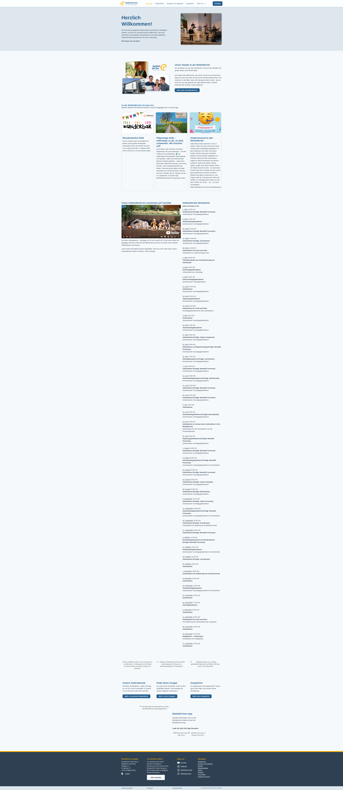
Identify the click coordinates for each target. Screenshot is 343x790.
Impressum (150, 788)
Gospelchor (190, 3)
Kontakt (200, 766)
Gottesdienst (159, 3)
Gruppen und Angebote (175, 3)
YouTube (124, 243)
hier (153, 251)
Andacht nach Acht (204, 776)
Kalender (160, 107)
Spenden (201, 772)
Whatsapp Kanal (186, 773)
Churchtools (202, 774)
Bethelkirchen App (186, 770)
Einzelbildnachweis (177, 788)
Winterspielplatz (203, 768)
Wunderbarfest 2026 (133, 138)
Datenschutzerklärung (127, 788)
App (176, 107)
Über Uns (200, 3)
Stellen (200, 770)
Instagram (184, 766)
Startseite (148, 3)
